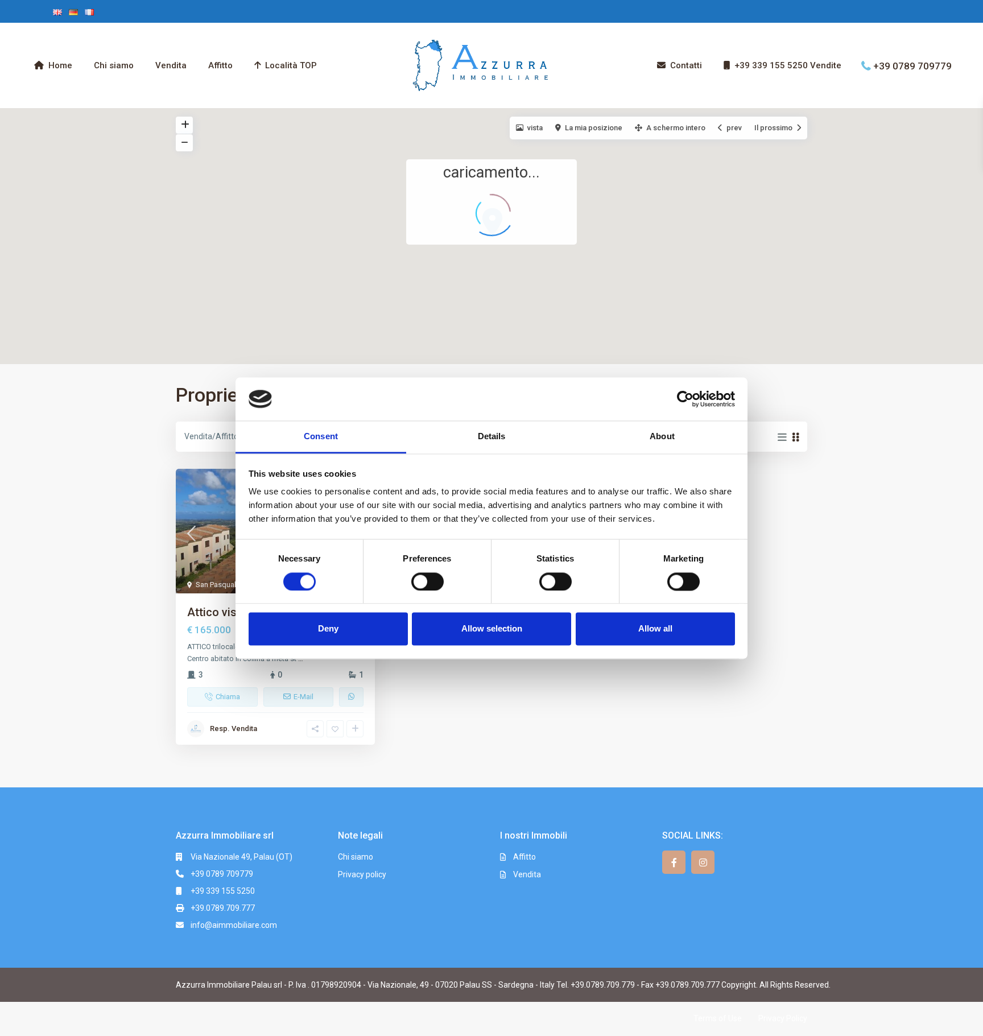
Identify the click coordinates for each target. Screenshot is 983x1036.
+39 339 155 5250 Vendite (787, 65)
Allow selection (491, 629)
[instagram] (702, 862)
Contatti (686, 65)
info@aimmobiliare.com (234, 925)
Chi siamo (114, 65)
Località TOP (291, 65)
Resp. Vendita (233, 728)
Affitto (220, 65)
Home (60, 65)
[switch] (427, 581)
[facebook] (673, 862)
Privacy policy (362, 874)
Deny (328, 629)
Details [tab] (492, 436)
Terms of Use (717, 1018)
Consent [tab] (321, 436)
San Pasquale (218, 584)
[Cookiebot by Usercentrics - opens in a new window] (685, 398)
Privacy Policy (782, 1018)
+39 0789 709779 (912, 65)
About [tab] (662, 436)
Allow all (655, 629)
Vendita (171, 65)
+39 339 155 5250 (223, 890)
